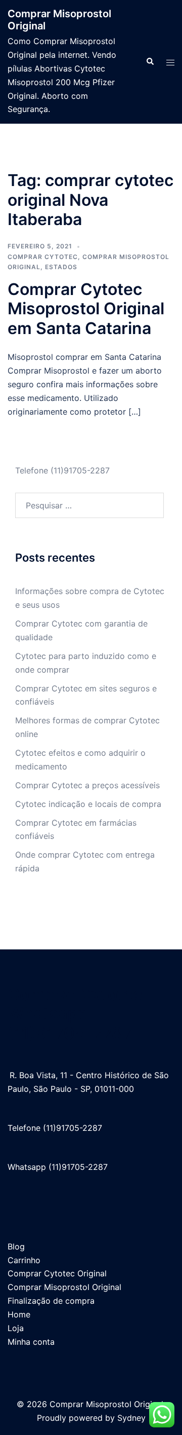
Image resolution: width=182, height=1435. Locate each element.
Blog (16, 1246)
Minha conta (31, 1342)
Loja (16, 1328)
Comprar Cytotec (43, 257)
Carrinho (24, 1260)
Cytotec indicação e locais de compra (88, 804)
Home (19, 1314)
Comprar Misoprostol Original (64, 1287)
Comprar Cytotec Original (57, 1273)
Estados (61, 267)
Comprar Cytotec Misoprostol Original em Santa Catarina (86, 308)
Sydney (131, 1418)
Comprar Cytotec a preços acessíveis (87, 785)
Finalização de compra (51, 1301)
